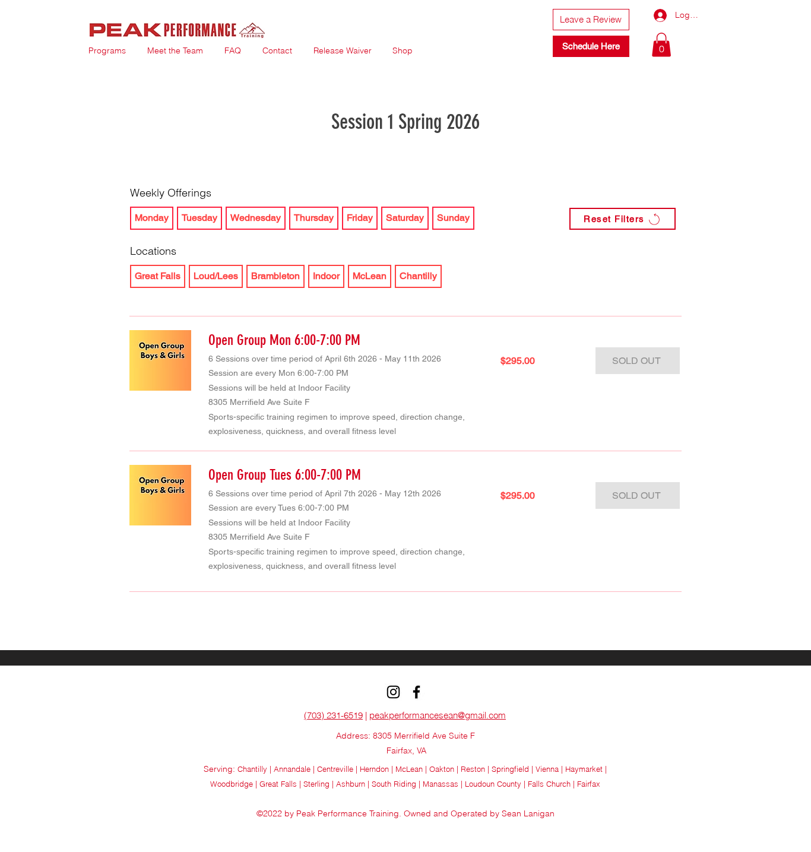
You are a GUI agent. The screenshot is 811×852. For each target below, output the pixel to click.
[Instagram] (393, 692)
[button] (661, 45)
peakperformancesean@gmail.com (437, 715)
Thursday (314, 217)
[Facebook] (416, 692)
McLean (370, 275)
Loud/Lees (216, 275)
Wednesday (255, 217)
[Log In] (650, 15)
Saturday (405, 217)
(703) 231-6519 (333, 715)
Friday (360, 217)
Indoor (326, 275)
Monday (152, 217)
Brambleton (275, 275)
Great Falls (157, 275)
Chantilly (418, 275)
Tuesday (199, 217)
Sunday (453, 217)
